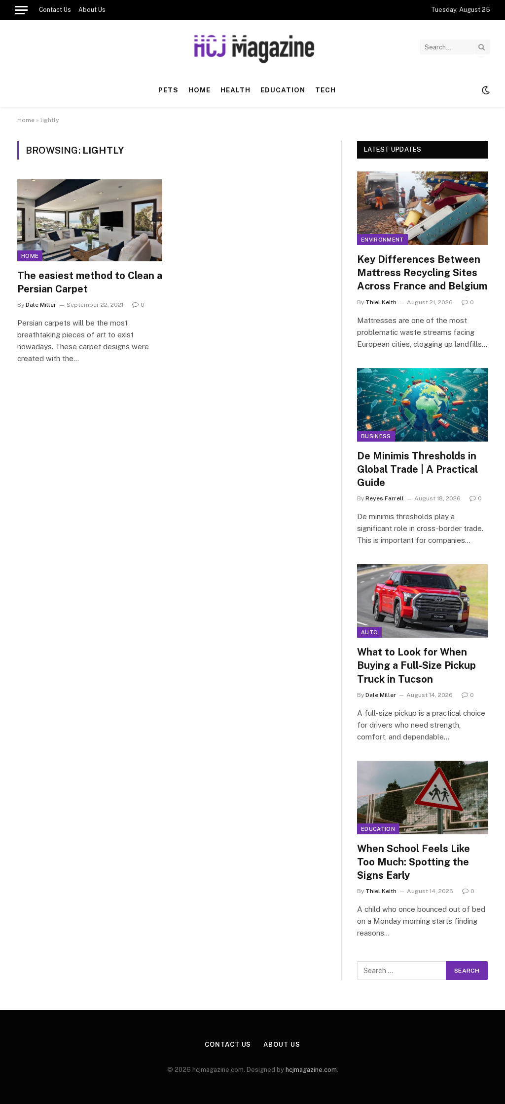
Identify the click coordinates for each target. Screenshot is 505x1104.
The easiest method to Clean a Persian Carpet (89, 282)
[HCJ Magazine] (252, 47)
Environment (382, 240)
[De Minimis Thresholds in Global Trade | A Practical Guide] (422, 405)
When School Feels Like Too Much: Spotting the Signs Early (413, 862)
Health (235, 90)
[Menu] (21, 10)
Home (199, 90)
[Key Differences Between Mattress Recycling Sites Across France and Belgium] (422, 208)
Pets (168, 90)
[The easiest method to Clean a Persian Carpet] (89, 220)
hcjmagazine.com (311, 1069)
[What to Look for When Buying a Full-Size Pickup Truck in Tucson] (422, 601)
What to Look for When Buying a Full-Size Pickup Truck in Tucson (416, 665)
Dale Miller (41, 304)
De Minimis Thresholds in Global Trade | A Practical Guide (417, 469)
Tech (325, 90)
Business (376, 436)
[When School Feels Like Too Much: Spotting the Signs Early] (422, 797)
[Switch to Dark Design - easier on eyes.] (484, 90)
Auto (369, 632)
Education (282, 90)
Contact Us (55, 9)
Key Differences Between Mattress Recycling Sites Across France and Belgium (422, 272)
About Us (92, 9)
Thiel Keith (381, 302)
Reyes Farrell (384, 498)
